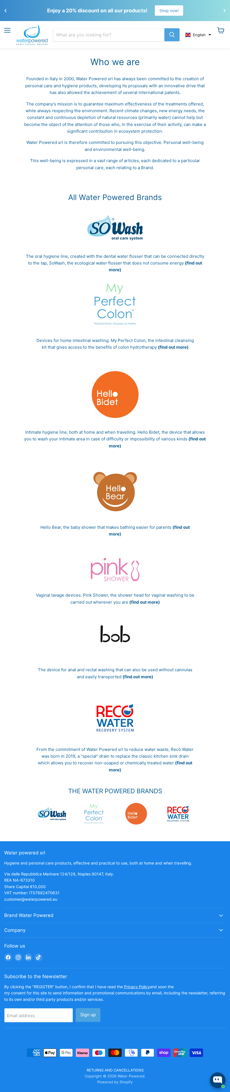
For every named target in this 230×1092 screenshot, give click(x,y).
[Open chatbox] (218, 1080)
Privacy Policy (137, 986)
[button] (198, 35)
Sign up (88, 1014)
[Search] (172, 34)
